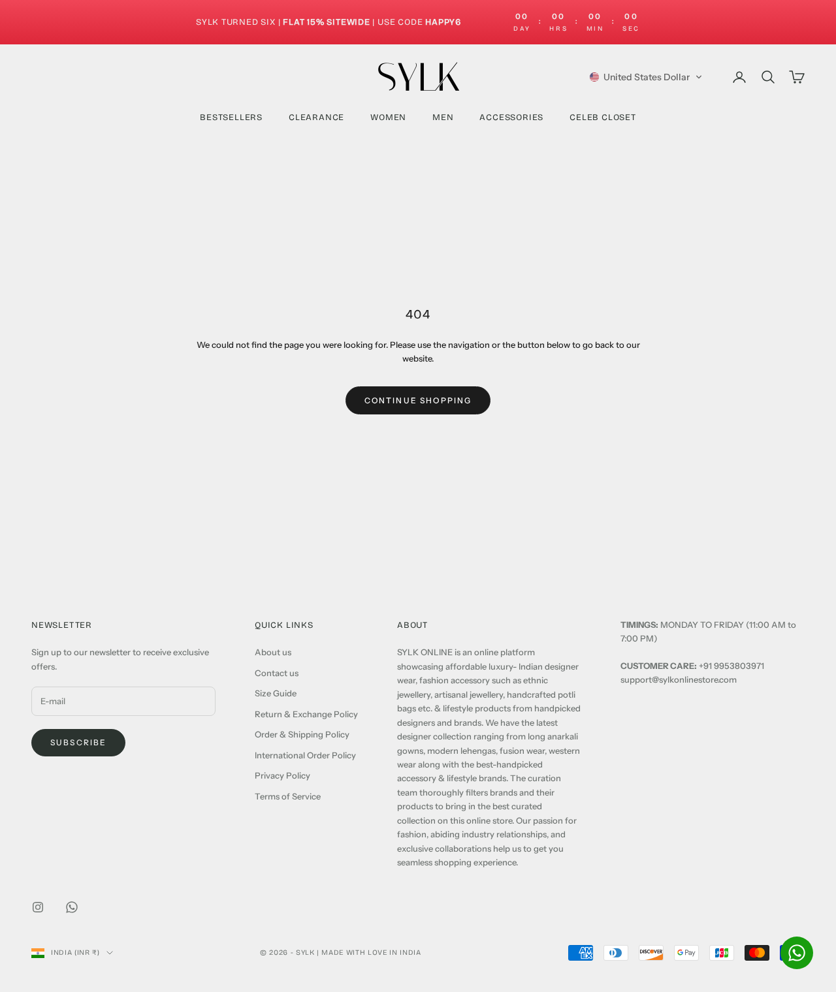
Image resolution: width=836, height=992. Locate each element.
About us (273, 652)
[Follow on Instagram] (37, 907)
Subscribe (78, 742)
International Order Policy (305, 755)
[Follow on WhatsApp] (71, 907)
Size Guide (276, 693)
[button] (646, 77)
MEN (442, 117)
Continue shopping (418, 400)
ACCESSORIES (511, 117)
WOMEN (388, 117)
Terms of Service (288, 796)
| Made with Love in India (369, 952)
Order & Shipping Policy (302, 734)
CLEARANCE (316, 117)
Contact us (276, 673)
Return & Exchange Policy (306, 714)
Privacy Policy (282, 775)
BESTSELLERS (231, 117)
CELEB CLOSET (603, 117)
